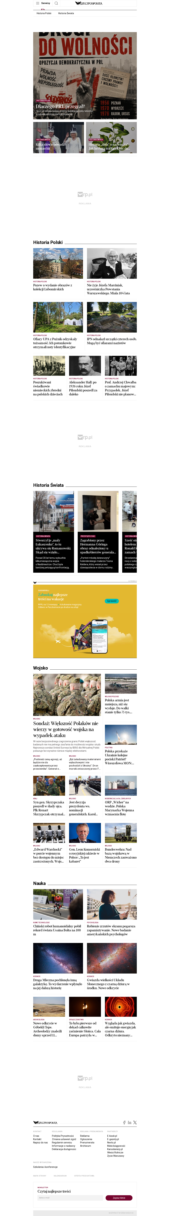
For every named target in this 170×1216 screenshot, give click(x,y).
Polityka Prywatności (63, 1136)
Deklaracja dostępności (64, 1149)
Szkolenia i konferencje (45, 1167)
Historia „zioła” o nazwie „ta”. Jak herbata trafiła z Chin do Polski (109, 147)
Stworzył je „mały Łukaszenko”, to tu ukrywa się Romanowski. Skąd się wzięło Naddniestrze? (53, 548)
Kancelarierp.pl (115, 1149)
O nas (36, 1136)
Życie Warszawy (115, 1156)
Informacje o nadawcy (63, 1146)
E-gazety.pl (113, 1139)
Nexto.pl (111, 1142)
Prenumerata (87, 1142)
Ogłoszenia (86, 1139)
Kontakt (37, 1139)
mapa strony (39, 1176)
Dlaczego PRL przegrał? (60, 107)
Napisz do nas (40, 1142)
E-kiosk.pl (112, 1136)
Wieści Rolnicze (115, 1152)
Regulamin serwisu (62, 1142)
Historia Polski (44, 13)
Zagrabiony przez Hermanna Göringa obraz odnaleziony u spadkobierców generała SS (97, 548)
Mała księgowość (116, 1146)
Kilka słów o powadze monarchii (51, 147)
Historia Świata (66, 13)
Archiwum (85, 1146)
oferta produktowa (84, 1176)
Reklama (84, 1136)
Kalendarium (60, 1176)
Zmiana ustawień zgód (64, 1139)
